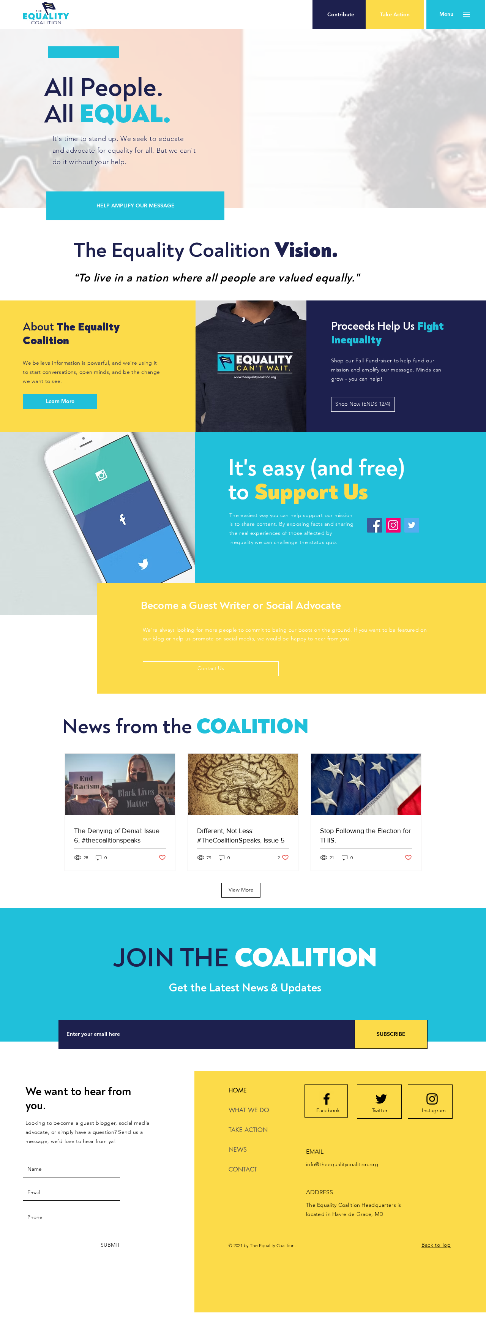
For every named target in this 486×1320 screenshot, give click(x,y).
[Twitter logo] (381, 1099)
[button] (340, 14)
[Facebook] (374, 525)
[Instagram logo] (432, 1099)
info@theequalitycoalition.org (342, 1164)
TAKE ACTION (248, 1130)
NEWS (238, 1150)
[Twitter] (411, 525)
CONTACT (243, 1169)
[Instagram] (393, 525)
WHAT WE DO (249, 1110)
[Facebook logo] (326, 1099)
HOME (238, 1090)
